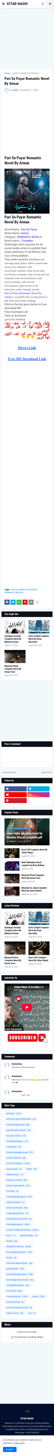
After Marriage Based (17, 1124)
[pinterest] (15, 800)
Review (11, 1258)
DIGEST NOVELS (16, 1158)
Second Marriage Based (19, 1274)
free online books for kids (19, 1307)
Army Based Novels (17, 1141)
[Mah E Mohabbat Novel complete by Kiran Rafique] (12, 866)
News (10, 1235)
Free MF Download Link (27, 359)
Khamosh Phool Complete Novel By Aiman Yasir (12, 669)
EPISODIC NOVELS (18, 1163)
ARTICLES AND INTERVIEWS (21, 1119)
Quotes (12, 1241)
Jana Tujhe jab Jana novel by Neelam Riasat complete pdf (24, 835)
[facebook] (15, 788)
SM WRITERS (15, 1269)
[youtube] (15, 794)
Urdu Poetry (14, 1291)
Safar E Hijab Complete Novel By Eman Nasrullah (38, 639)
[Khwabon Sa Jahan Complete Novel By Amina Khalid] (12, 891)
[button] (3, 3)
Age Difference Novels (18, 1130)
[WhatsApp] (19, 602)
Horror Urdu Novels (16, 1208)
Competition (13, 1147)
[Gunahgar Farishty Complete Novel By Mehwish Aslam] (15, 627)
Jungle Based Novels (17, 1213)
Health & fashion (15, 1202)
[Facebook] (7, 602)
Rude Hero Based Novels (19, 1263)
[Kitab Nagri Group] (38, 800)
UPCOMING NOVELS (17, 1285)
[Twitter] (13, 602)
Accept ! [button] (10, 1449)
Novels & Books (28, 1235)
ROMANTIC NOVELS (14, 592)
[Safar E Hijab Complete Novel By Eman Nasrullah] (39, 627)
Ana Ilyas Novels (16, 1136)
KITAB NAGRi (17, 4)
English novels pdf (16, 1180)
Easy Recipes (14, 1169)
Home (7, 73)
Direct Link (27, 348)
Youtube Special (16, 1296)
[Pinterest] (25, 602)
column (38, 1296)
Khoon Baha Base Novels (19, 1219)
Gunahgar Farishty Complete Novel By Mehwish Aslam (12, 639)
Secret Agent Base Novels (19, 1280)
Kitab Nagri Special (18, 1224)
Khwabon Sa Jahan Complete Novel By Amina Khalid (34, 889)
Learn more (19, 1443)
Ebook (32, 1169)
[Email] (31, 602)
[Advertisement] (27, 38)
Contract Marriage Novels (19, 1152)
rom (31, 1313)
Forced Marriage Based (19, 1197)
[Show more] (37, 602)
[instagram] (38, 794)
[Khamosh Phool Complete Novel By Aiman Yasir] (15, 656)
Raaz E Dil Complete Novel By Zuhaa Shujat (34, 851)
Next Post (46, 772)
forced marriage (15, 1302)
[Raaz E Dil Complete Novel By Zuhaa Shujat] (12, 853)
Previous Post (9, 772)
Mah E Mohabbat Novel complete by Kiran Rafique (32, 864)
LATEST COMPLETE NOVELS (25, 73)
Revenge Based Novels (19, 1252)
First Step (12, 1191)
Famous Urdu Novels (18, 1185)
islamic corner (14, 1313)
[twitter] (38, 788)
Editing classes (14, 1174)
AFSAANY (13, 1113)
